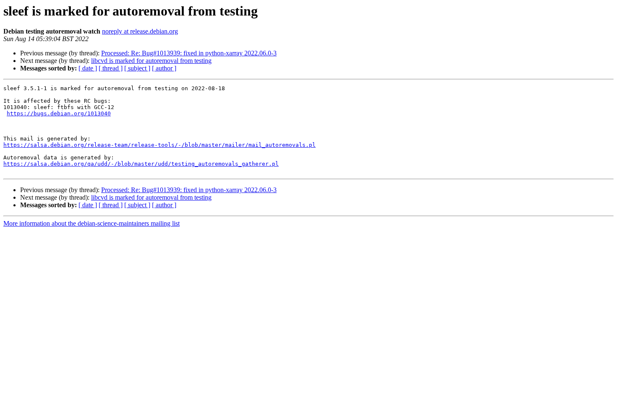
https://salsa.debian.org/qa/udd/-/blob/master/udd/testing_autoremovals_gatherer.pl (141, 164)
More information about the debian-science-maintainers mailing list (91, 223)
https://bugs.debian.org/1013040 (59, 113)
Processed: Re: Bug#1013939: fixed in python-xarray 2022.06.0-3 (189, 53)
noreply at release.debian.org (140, 31)
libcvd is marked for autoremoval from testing (151, 60)
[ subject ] (137, 68)
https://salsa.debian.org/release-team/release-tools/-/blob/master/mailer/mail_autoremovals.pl (159, 145)
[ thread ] (111, 68)
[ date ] (87, 68)
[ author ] (164, 68)
